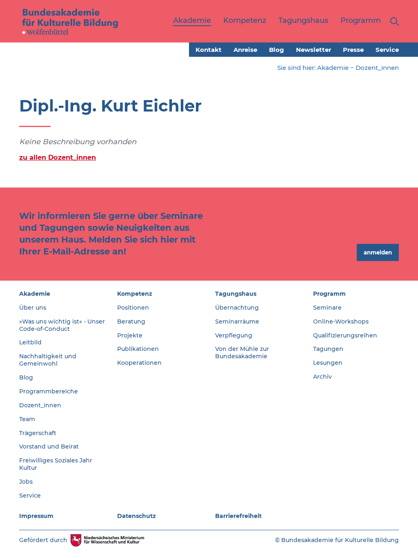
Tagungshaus (235, 293)
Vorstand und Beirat (49, 446)
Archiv (322, 376)
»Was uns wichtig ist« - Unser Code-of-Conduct (62, 325)
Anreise (245, 50)
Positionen (133, 307)
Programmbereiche (48, 391)
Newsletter (313, 50)
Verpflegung (233, 335)
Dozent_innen (377, 67)
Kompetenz (134, 293)
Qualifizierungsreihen (345, 335)
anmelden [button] (378, 252)
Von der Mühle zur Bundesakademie (242, 352)
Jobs (26, 481)
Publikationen (138, 349)
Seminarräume (237, 321)
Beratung (131, 321)
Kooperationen (139, 362)
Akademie (333, 67)
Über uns (32, 307)
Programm (329, 293)
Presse (353, 50)
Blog (276, 50)
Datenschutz (136, 516)
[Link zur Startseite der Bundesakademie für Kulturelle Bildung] (70, 21)
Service (387, 50)
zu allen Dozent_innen (57, 157)
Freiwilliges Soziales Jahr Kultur (55, 464)
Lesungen (327, 362)
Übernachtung (237, 307)
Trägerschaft (37, 433)
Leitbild (30, 342)
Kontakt (209, 50)
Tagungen (328, 349)
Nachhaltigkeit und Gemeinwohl (47, 360)
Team (27, 419)
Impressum (36, 516)
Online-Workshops (341, 321)
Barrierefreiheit (238, 516)
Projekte (129, 335)
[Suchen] (393, 21)
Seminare (327, 307)
